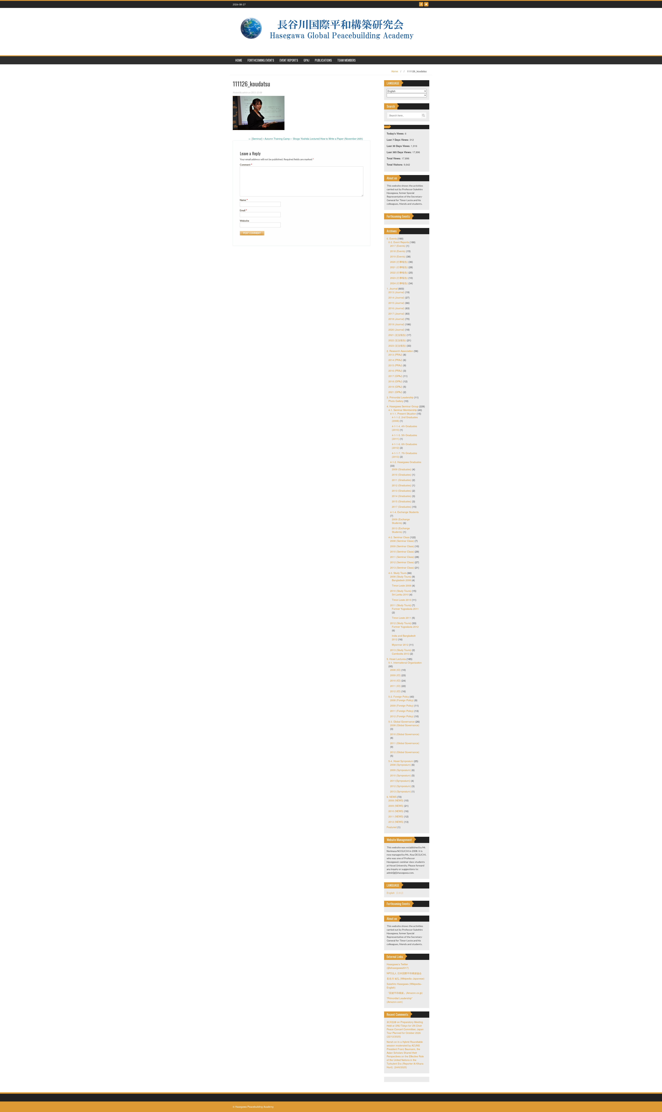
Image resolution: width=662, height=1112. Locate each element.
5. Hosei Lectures (396, 659)
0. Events (392, 238)
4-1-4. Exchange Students (404, 512)
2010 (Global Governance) (404, 734)
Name (244, 199)
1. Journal (392, 288)
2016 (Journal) (396, 308)
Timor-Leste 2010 (401, 600)
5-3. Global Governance (401, 721)
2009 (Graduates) (401, 469)
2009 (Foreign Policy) (402, 705)
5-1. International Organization (405, 662)
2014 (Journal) (396, 297)
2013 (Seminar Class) (402, 567)
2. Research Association (400, 351)
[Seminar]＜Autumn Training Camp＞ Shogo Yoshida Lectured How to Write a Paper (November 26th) (306, 138)
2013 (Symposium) (400, 791)
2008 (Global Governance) (404, 725)
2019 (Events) (397, 256)
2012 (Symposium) (400, 786)
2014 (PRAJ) (395, 360)
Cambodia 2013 (400, 653)
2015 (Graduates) (401, 501)
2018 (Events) (397, 251)
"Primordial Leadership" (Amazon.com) (399, 1000)
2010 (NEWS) (395, 811)
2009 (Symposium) (400, 770)
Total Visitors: (395, 164)
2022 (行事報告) (399, 272)
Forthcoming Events (261, 60)
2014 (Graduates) (401, 496)
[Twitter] (426, 4)
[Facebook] (421, 4)
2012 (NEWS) (395, 821)
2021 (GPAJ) (395, 392)
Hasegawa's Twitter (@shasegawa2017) (398, 966)
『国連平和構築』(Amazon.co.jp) (405, 993)
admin (245, 92)
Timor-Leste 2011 (401, 617)
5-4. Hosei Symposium (400, 761)
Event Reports (289, 60)
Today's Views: (396, 133)
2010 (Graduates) (401, 474)
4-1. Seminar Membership (402, 410)
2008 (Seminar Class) (402, 541)
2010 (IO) (395, 680)
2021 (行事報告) (399, 267)
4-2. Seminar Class (398, 537)
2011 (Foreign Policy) (402, 711)
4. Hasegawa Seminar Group (402, 406)
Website (244, 220)
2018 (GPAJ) (395, 381)
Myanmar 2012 (400, 644)
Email (243, 210)
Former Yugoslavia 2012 (405, 626)
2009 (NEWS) (395, 805)
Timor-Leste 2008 (401, 585)
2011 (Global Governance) (404, 743)
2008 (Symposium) (400, 764)
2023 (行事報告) (399, 278)
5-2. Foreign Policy (398, 696)
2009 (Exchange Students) (401, 521)
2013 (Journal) (396, 292)
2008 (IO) (395, 670)
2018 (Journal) (396, 319)
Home (394, 71)
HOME (238, 60)
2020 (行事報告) (399, 262)
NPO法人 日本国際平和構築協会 (404, 973)
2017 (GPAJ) (395, 376)
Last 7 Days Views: (398, 139)
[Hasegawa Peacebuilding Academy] (330, 31)
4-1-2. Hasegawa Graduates (405, 462)
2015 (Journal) (396, 303)
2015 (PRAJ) (395, 365)
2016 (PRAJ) (395, 370)
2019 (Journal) (396, 324)
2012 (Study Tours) (400, 623)
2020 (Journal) (396, 329)
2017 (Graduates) (401, 506)
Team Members (346, 60)
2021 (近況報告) (397, 335)
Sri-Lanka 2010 (400, 594)
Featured (392, 827)
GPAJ (306, 60)
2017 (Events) (397, 245)
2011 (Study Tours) (400, 605)
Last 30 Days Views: (399, 146)
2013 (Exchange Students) (401, 530)
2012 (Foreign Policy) (402, 716)
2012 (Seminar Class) (402, 562)
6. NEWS (392, 796)
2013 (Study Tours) (400, 650)
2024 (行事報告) (399, 283)
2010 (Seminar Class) (402, 551)
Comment (246, 164)
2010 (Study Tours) (400, 591)
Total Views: (394, 158)
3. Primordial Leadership (400, 397)
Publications (323, 60)
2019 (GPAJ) (395, 386)
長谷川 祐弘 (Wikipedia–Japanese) (405, 978)
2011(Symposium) (400, 780)
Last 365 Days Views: (399, 152)
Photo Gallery (395, 401)
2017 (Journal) (396, 313)
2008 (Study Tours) (400, 576)
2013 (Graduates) (401, 490)
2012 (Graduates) (401, 485)
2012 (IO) (395, 691)
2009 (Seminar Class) (402, 546)
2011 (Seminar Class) (402, 557)
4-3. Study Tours (397, 573)
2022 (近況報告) (397, 340)
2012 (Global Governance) (404, 752)
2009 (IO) (395, 675)
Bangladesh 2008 (401, 580)
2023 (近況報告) (397, 345)
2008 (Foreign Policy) (402, 700)
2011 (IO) (395, 686)
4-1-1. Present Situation (403, 413)
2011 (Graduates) (401, 480)
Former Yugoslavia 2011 (405, 608)
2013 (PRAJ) (395, 354)
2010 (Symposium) (400, 775)
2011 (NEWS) (395, 816)
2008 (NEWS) (395, 800)
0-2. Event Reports (398, 242)
